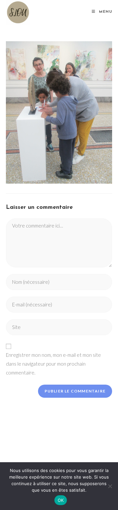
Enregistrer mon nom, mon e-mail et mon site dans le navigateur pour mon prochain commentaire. (53, 363)
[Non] (110, 486)
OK (61, 500)
